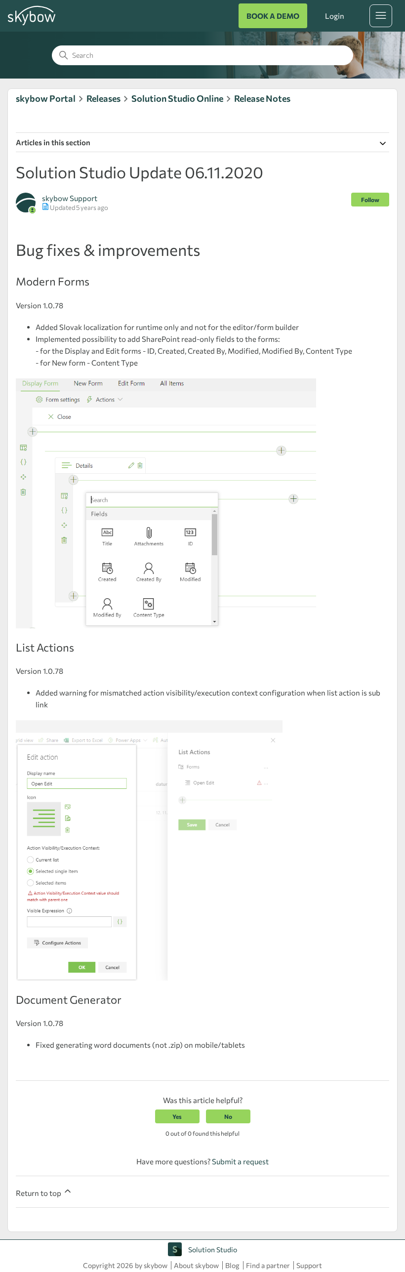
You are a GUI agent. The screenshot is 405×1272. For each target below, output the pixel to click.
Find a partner (268, 1265)
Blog (232, 1265)
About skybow (196, 1265)
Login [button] (334, 15)
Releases (103, 98)
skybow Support (69, 198)
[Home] (31, 23)
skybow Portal (46, 98)
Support (309, 1265)
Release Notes (262, 98)
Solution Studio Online (177, 98)
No (228, 1116)
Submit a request (240, 1161)
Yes (177, 1116)
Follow (370, 199)
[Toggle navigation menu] (380, 15)
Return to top (39, 1193)
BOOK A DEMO (272, 15)
